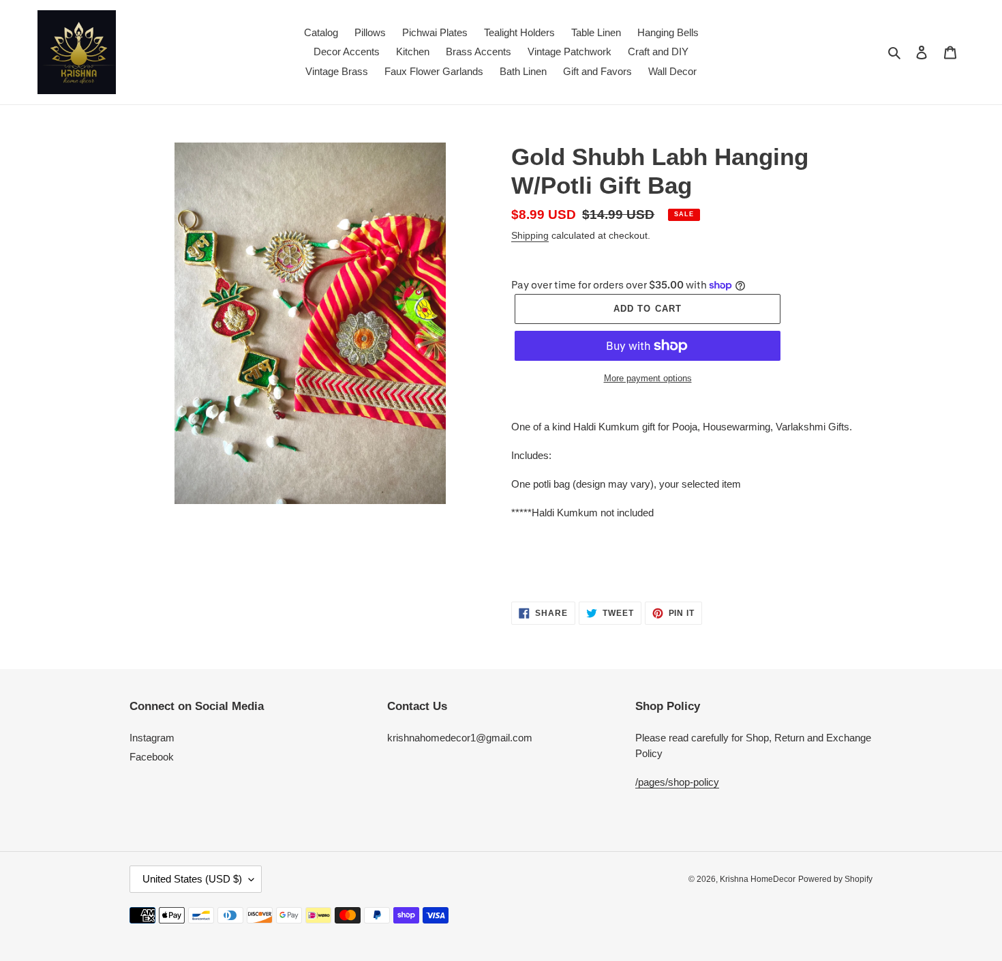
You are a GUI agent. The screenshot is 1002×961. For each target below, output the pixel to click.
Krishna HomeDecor (757, 879)
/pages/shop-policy (677, 782)
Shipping (530, 235)
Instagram (152, 737)
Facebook (152, 757)
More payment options (648, 378)
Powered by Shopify (835, 879)
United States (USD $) (192, 879)
